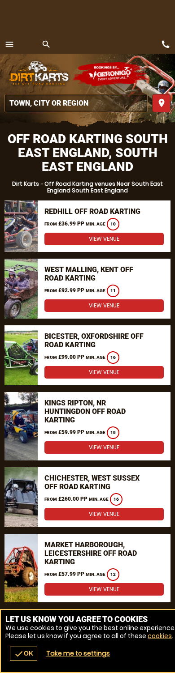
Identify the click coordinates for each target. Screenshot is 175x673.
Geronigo (111, 73)
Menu (9, 44)
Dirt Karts (25, 183)
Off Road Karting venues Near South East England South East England (103, 187)
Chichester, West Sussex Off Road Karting (92, 482)
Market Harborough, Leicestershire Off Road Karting (90, 553)
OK (23, 654)
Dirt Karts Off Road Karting (38, 73)
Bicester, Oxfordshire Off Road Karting (94, 340)
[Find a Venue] (76, 103)
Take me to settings (78, 653)
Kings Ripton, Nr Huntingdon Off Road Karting (85, 411)
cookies (160, 635)
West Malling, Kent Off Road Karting (88, 273)
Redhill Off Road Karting (92, 211)
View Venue (104, 239)
